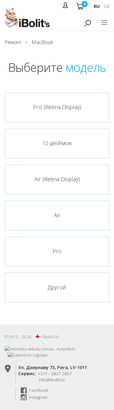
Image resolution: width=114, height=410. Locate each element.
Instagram (38, 397)
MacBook (42, 42)
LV (107, 6)
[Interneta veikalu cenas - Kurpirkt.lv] (40, 349)
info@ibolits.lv (52, 380)
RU (97, 6)
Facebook (38, 390)
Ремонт (13, 42)
